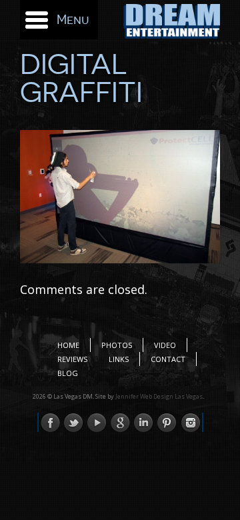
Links (119, 359)
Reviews (72, 359)
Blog (67, 373)
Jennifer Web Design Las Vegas (159, 396)
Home (68, 345)
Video (165, 345)
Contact (168, 359)
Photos (116, 345)
